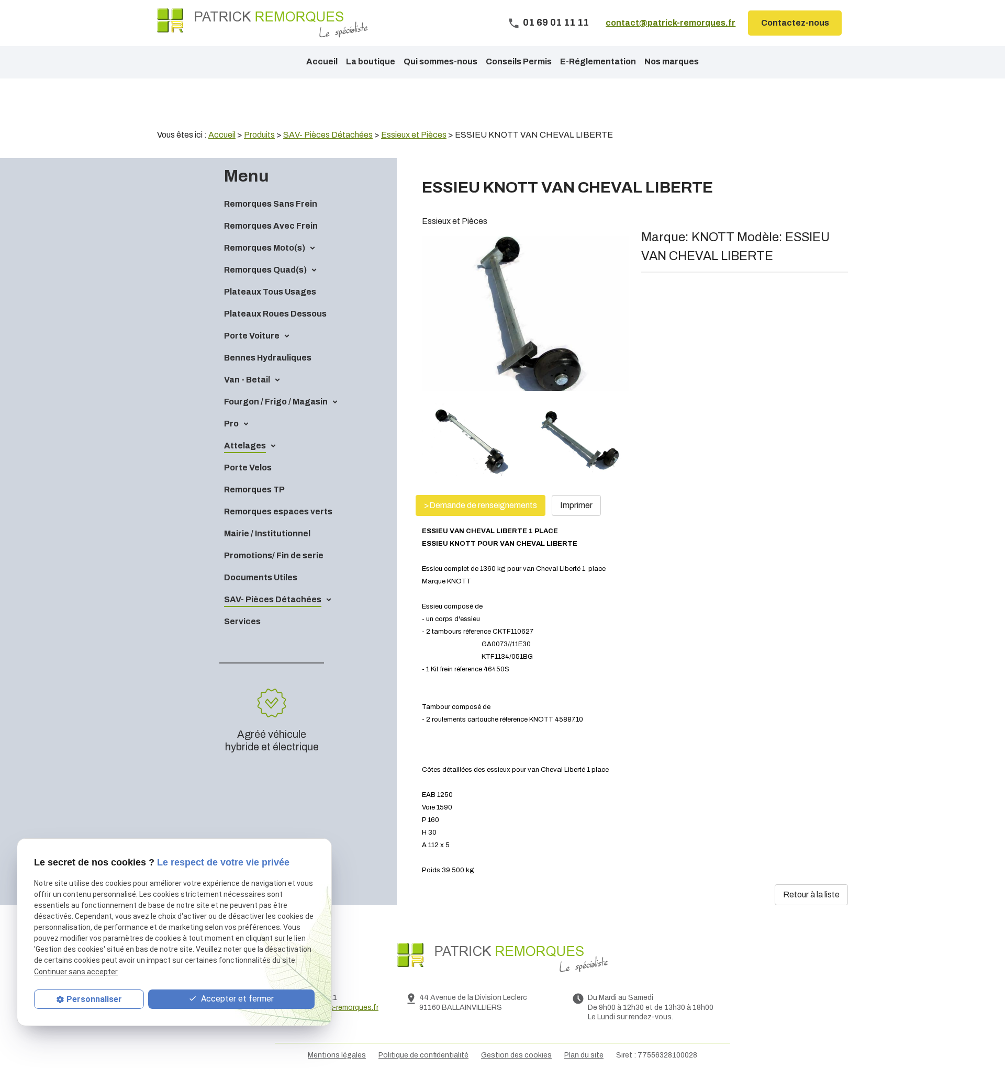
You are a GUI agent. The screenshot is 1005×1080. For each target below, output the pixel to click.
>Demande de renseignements (480, 505)
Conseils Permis (519, 61)
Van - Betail (247, 379)
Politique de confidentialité (423, 1055)
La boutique (370, 61)
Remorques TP (254, 489)
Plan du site (584, 1055)
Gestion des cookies (516, 1055)
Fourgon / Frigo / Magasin (276, 401)
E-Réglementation (598, 61)
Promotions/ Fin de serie (273, 555)
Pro (231, 423)
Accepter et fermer (236, 999)
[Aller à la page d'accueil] (262, 23)
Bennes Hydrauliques (267, 357)
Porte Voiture (252, 335)
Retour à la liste (811, 894)
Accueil (322, 61)
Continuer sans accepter (76, 971)
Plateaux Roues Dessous (275, 313)
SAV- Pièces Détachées (272, 599)
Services (242, 621)
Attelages (245, 445)
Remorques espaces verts (278, 511)
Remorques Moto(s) (264, 247)
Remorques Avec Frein (271, 225)
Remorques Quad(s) (265, 269)
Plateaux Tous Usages (270, 291)
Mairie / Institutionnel (267, 533)
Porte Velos (248, 467)
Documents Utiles (260, 577)
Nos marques (671, 61)
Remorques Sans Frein (270, 203)
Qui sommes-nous (440, 61)
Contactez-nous (795, 22)
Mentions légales (337, 1055)
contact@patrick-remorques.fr (670, 22)
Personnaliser (94, 999)
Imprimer (576, 505)
